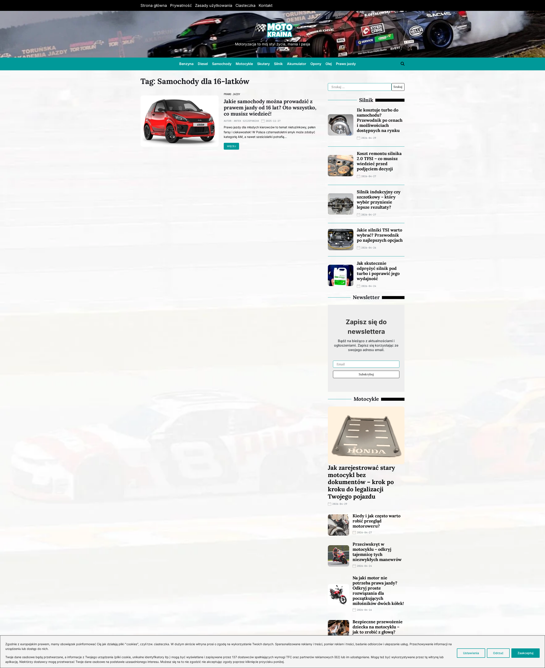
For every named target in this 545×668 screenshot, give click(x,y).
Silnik (278, 64)
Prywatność (181, 5)
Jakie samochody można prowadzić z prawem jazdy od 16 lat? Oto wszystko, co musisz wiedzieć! (270, 107)
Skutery (263, 64)
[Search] (402, 64)
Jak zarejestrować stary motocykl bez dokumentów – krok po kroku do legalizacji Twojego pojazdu (361, 482)
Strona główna (154, 5)
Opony (315, 64)
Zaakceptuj (526, 653)
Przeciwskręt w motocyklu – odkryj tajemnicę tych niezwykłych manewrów (377, 551)
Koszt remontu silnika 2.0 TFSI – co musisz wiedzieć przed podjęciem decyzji (379, 161)
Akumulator (296, 64)
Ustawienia (471, 653)
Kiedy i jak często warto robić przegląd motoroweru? (376, 521)
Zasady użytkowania (213, 5)
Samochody (221, 64)
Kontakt (265, 5)
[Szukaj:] (360, 87)
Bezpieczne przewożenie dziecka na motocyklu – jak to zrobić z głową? (378, 627)
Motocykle (244, 64)
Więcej (231, 146)
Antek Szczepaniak (246, 120)
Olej (329, 64)
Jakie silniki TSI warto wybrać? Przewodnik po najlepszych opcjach (380, 235)
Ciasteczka (245, 5)
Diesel (203, 64)
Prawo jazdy (346, 64)
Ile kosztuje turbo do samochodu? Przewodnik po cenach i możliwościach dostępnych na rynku (379, 120)
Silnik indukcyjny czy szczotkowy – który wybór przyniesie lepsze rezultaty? (378, 199)
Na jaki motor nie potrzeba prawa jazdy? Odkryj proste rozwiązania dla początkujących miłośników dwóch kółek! (378, 590)
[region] (272, 651)
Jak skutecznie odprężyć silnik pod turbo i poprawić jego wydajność (378, 270)
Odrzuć (498, 653)
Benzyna (186, 64)
